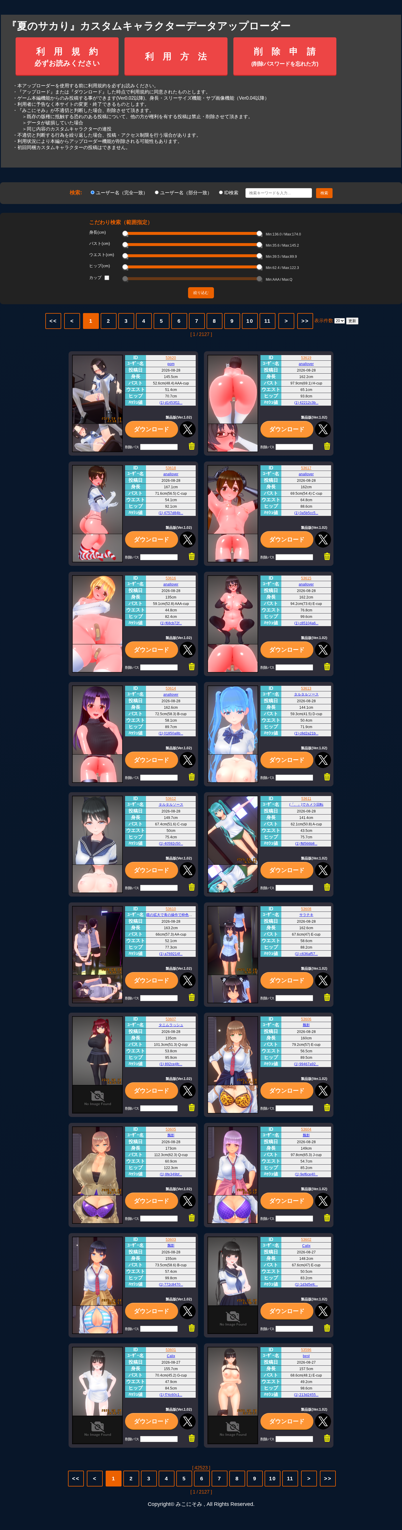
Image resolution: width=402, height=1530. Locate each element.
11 (267, 321)
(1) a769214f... (170, 954)
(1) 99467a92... (306, 1064)
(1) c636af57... (306, 954)
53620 (171, 358)
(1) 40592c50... (171, 844)
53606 (306, 1019)
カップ (95, 277)
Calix (306, 1246)
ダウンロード (151, 429)
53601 (171, 1350)
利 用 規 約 (67, 56)
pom (171, 364)
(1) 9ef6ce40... (306, 1174)
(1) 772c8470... (171, 1284)
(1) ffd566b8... (306, 844)
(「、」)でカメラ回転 (306, 804)
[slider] (125, 233)
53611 (306, 799)
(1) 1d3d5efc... (306, 1284)
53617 (306, 468)
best (306, 1356)
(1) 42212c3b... (306, 403)
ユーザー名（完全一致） (122, 192)
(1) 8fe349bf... (171, 1174)
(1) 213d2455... (306, 1395)
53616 (171, 578)
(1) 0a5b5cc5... (306, 513)
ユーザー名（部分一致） (186, 192)
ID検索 (232, 192)
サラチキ (306, 915)
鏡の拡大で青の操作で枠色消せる (172, 915)
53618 (171, 468)
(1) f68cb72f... (171, 623)
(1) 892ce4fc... (171, 1064)
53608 (306, 909)
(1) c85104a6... (306, 623)
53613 (306, 688)
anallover (306, 364)
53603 (171, 1240)
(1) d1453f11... (171, 403)
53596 (306, 1350)
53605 (171, 1129)
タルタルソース (306, 694)
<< (53, 321)
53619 (306, 358)
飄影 (306, 1025)
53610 (171, 909)
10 (249, 321)
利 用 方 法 (176, 56)
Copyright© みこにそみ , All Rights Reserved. (201, 1504)
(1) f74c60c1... (171, 1395)
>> (305, 321)
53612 (171, 799)
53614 (171, 688)
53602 (306, 1240)
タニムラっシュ (171, 1025)
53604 (306, 1129)
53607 (171, 1019)
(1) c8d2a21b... (306, 733)
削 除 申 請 (284, 56)
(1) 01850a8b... (171, 733)
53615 (306, 578)
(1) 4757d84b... (171, 513)
